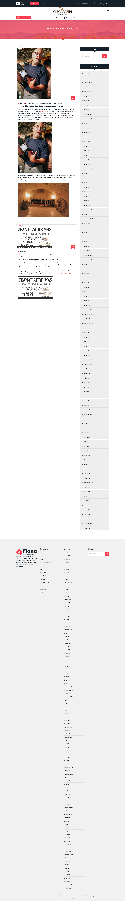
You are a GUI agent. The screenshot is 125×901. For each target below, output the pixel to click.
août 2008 (87, 487)
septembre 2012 (88, 269)
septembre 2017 (88, 91)
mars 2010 (87, 401)
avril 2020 (86, 73)
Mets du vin (43, 576)
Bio (41, 556)
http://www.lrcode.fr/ (64, 274)
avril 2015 (86, 150)
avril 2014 (86, 191)
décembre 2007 (88, 523)
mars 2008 (87, 510)
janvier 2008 (87, 519)
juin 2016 (86, 123)
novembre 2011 (88, 314)
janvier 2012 (87, 305)
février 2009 (87, 460)
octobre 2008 (87, 478)
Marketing (43, 572)
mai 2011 (86, 337)
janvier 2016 (87, 132)
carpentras (34, 103)
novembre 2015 (88, 137)
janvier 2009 (87, 464)
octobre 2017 (87, 87)
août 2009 (87, 432)
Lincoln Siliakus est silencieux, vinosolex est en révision (41, 106)
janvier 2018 (87, 78)
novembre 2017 (88, 82)
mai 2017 (86, 100)
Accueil (53, 31)
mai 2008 (86, 501)
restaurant (62, 254)
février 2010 (87, 405)
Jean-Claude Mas (39, 254)
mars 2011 (86, 346)
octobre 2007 (87, 528)
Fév (73, 247)
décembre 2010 (88, 360)
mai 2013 (86, 232)
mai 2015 (86, 146)
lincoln (47, 103)
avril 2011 (86, 341)
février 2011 (87, 351)
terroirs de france (55, 103)
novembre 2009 (88, 419)
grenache (41, 103)
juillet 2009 (87, 437)
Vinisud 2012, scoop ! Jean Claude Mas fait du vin (38, 259)
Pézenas (69, 18)
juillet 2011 (87, 328)
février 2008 (87, 514)
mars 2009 (87, 455)
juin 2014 (86, 182)
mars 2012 (86, 296)
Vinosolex (43, 111)
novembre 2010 (88, 364)
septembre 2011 (88, 323)
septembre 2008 (88, 482)
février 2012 (87, 300)
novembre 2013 (88, 210)
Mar (73, 98)
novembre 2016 (88, 119)
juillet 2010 (87, 382)
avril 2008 (86, 505)
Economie (42, 559)
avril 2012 (86, 291)
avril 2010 (86, 396)
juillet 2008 (87, 491)
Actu (44, 18)
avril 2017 (86, 105)
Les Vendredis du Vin (46, 562)
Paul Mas (47, 254)
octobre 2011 (87, 319)
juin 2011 (86, 332)
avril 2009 (86, 451)
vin (62, 103)
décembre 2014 (88, 169)
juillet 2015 (87, 141)
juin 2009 (86, 442)
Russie (68, 254)
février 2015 (87, 160)
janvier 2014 (87, 205)
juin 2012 (86, 282)
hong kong (30, 254)
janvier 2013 (87, 251)
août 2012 (86, 273)
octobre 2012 (87, 264)
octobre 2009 (87, 423)
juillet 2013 (87, 223)
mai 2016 (86, 128)
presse (56, 254)
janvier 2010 (87, 410)
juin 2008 (86, 496)
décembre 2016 (88, 114)
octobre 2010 (87, 369)
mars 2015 (86, 155)
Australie (28, 103)
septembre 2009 (88, 428)
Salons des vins (44, 582)
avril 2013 (86, 237)
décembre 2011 (88, 310)
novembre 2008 (88, 473)
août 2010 (86, 378)
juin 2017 (86, 96)
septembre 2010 (88, 373)
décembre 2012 (88, 255)
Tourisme (77, 18)
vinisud (21, 256)
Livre (21, 103)
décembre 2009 (88, 414)
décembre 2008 (88, 469)
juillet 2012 (87, 278)
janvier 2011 (87, 355)
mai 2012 (86, 287)
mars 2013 (86, 241)
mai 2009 (86, 446)
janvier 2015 (87, 164)
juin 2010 (86, 387)
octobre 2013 (87, 214)
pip (52, 254)
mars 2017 (87, 110)
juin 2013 (86, 228)
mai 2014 (86, 187)
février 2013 (87, 246)
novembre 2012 (88, 260)
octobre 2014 (87, 173)
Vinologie (42, 593)
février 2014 (87, 200)
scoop (72, 254)
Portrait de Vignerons (55, 18)
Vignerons (23, 251)
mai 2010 (86, 391)
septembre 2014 (88, 178)
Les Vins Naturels (45, 566)
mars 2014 (87, 196)
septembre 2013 (88, 219)
